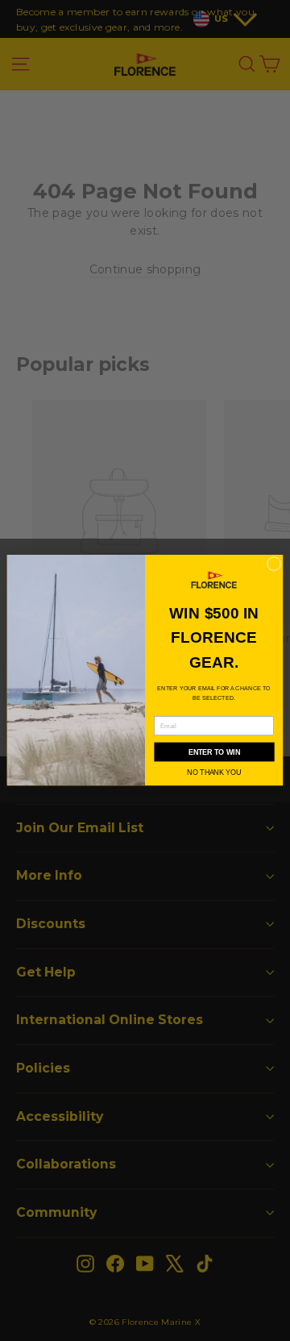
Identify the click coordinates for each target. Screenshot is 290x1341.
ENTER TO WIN (214, 752)
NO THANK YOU (213, 772)
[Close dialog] (273, 564)
